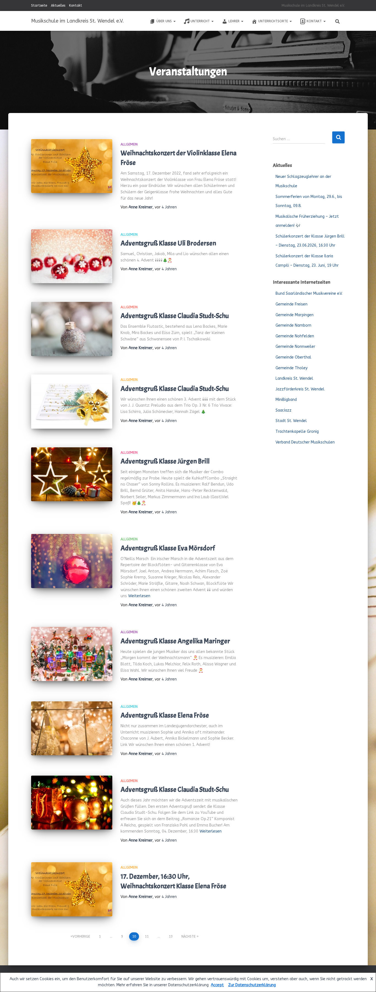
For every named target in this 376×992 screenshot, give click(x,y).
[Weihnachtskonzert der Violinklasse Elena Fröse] (71, 166)
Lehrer (234, 21)
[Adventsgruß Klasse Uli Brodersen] (71, 256)
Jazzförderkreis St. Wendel (300, 389)
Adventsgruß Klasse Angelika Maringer (175, 641)
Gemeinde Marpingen (295, 315)
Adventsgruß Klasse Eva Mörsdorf (168, 548)
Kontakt (75, 5)
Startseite (39, 5)
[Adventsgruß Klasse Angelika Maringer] (71, 654)
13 (171, 936)
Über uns (164, 21)
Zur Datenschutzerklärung (252, 985)
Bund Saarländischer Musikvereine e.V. (309, 293)
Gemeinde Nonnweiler (295, 346)
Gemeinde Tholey (291, 368)
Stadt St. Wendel (291, 420)
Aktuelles (58, 5)
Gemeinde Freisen (291, 304)
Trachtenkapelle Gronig (297, 431)
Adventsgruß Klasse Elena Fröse (165, 715)
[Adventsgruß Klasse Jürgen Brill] (71, 474)
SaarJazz (283, 410)
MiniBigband (286, 399)
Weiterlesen (139, 596)
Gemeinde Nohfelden (295, 336)
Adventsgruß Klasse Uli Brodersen (168, 243)
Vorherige (81, 936)
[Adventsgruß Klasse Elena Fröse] (71, 728)
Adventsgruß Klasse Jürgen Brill (165, 461)
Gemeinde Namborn (293, 325)
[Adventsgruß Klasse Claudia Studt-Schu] (71, 329)
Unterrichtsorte (273, 21)
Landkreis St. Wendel (294, 378)
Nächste (188, 936)
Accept (217, 985)
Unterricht (200, 21)
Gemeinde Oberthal (293, 357)
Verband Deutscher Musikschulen (305, 442)
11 (147, 936)
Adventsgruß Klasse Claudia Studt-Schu (175, 316)
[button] (174, 21)
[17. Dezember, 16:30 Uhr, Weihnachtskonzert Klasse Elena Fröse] (71, 889)
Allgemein (129, 144)
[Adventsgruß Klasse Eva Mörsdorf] (71, 561)
